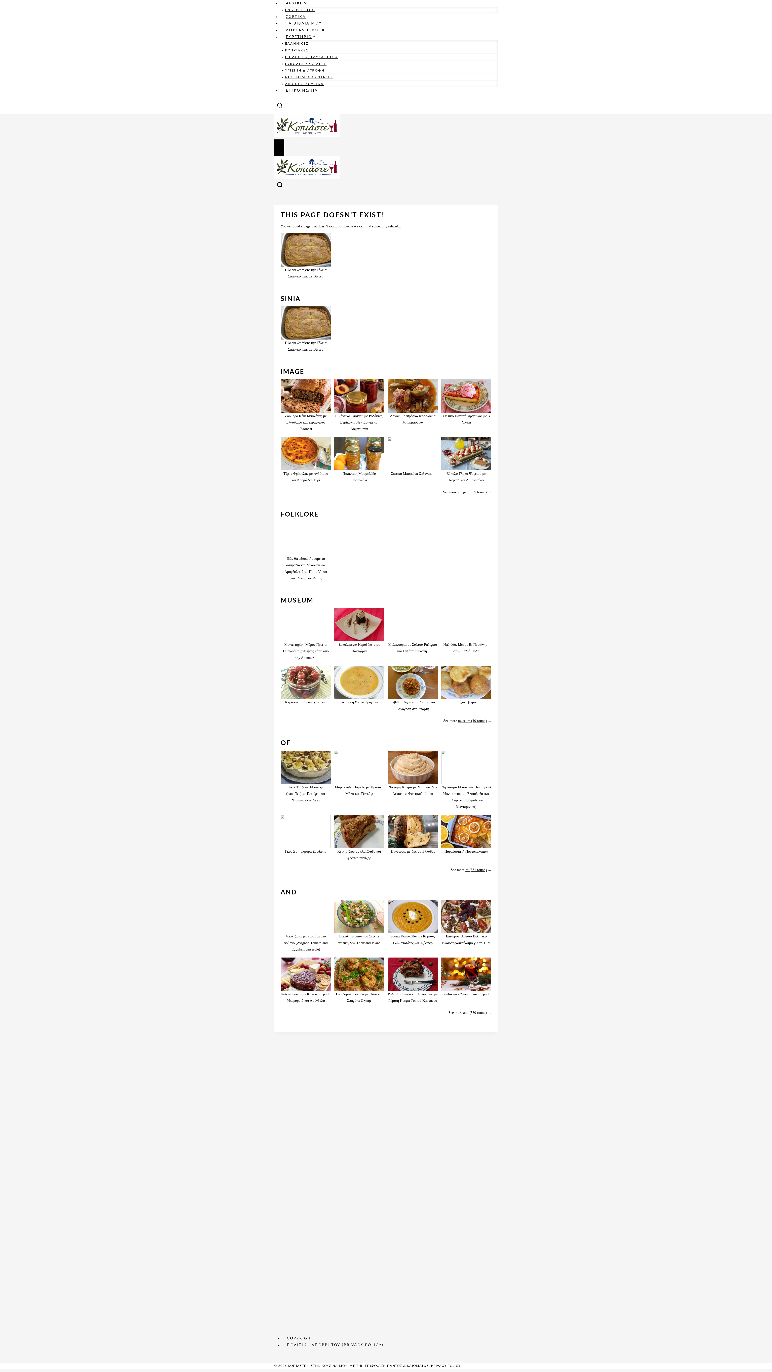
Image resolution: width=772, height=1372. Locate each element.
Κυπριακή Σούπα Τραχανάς (359, 702)
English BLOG (300, 10)
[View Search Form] (279, 106)
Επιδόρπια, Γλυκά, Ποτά (311, 57)
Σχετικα (296, 17)
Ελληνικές (297, 43)
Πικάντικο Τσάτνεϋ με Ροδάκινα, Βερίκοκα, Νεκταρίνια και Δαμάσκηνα (359, 422)
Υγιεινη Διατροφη (304, 70)
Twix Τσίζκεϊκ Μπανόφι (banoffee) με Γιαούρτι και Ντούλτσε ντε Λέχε (305, 793)
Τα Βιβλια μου (304, 23)
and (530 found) (475, 1013)
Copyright (300, 1338)
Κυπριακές (297, 50)
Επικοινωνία (302, 90)
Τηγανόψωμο (466, 702)
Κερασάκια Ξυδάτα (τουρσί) (305, 702)
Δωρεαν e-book (305, 30)
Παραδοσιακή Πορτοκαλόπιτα (466, 851)
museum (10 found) (472, 721)
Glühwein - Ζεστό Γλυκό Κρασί (466, 994)
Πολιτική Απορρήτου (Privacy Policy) (335, 1345)
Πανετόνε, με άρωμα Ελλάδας (413, 851)
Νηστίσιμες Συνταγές (309, 77)
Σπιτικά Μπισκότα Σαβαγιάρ (412, 474)
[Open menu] (279, 147)
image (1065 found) (472, 492)
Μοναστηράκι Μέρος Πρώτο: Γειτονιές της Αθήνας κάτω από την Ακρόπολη (306, 651)
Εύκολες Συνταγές (305, 63)
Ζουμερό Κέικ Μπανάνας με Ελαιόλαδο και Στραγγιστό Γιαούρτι (306, 422)
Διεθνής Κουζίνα (304, 84)
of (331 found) (476, 870)
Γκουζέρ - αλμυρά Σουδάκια (305, 851)
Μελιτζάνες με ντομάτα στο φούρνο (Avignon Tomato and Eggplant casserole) (306, 942)
